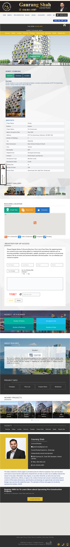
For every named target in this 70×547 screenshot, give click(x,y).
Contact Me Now (35, 499)
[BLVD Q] (44, 409)
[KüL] (61, 409)
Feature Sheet (40, 33)
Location (19, 33)
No (24, 274)
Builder (54, 33)
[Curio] (9, 409)
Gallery (13, 33)
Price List (25, 33)
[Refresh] (20, 294)
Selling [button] (27, 15)
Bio (54, 15)
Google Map (13, 210)
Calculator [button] (41, 15)
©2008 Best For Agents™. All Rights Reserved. (32, 542)
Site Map (51, 537)
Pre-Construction (19, 15)
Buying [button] (34, 15)
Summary (18, 75)
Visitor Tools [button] (63, 15)
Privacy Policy (27, 537)
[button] (35, 223)
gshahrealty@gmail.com (40, 447)
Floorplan (32, 33)
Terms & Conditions (36, 537)
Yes (29, 274)
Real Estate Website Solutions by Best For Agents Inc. (32, 544)
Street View (29, 210)
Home (4, 15)
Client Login (45, 537)
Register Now (61, 33)
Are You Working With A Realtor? (27, 271)
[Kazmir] (26, 409)
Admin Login (19, 537)
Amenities (44, 210)
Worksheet (48, 33)
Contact (49, 15)
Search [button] (9, 15)
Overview (7, 33)
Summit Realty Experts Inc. (42, 450)
